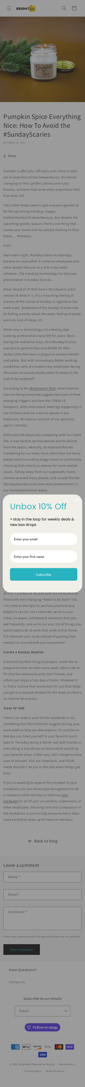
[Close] (76, 500)
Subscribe (43, 574)
